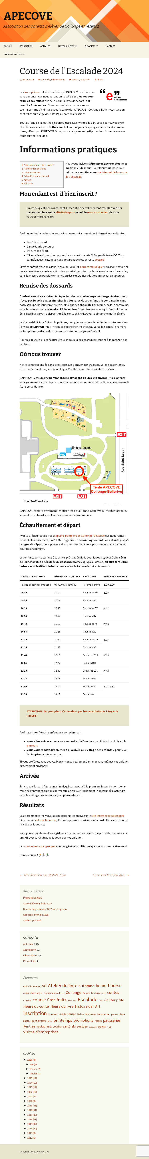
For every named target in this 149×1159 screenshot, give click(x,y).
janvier (35, 1073)
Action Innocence (31, 986)
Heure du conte (36, 1006)
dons (70, 1001)
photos (26, 1020)
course (75, 79)
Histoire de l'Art (87, 1006)
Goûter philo (114, 1000)
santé (66, 1026)
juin (33, 1064)
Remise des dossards (34, 168)
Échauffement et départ (35, 176)
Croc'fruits (56, 999)
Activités (45, 46)
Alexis (100, 79)
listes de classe (86, 1014)
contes (113, 992)
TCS (109, 1026)
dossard (99, 259)
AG (44, 985)
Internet (52, 1014)
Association (26, 46)
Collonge (73, 992)
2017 (32, 1114)
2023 (32, 1087)
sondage (82, 1026)
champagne (36, 993)
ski (74, 1026)
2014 (32, 1128)
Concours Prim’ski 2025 (111, 875)
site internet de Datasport (107, 815)
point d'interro (39, 1020)
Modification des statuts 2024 (43, 875)
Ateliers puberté (32, 920)
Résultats (27, 183)
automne (86, 985)
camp (26, 993)
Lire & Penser (67, 1014)
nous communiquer (92, 267)
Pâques (98, 1020)
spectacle (92, 1027)
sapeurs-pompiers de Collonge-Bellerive (79, 535)
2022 (32, 1092)
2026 (31, 1059)
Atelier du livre (62, 985)
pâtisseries (111, 1020)
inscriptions (31, 92)
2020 (31, 1101)
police (49, 1021)
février (35, 1069)
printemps (63, 1020)
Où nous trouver (31, 172)
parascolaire (118, 1014)
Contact (110, 46)
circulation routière (54, 993)
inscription (35, 1013)
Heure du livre (61, 1006)
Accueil (8, 46)
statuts (102, 1026)
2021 (31, 1096)
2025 (32, 1078)
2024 (32, 1082)
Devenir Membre (67, 46)
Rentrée (29, 1026)
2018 (32, 1110)
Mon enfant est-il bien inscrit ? (38, 165)
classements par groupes (40, 846)
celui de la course (45, 820)
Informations (58, 79)
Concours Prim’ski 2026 (35, 914)
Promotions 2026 (32, 897)
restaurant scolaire (49, 1026)
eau (74, 1001)
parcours (32, 745)
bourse (115, 985)
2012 (31, 1137)
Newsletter (91, 46)
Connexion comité (14, 54)
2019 (32, 1105)
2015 (32, 1124)
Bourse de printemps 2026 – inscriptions (45, 909)
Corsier (27, 1000)
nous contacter (97, 212)
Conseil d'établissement (94, 993)
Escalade (85, 79)
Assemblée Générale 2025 (37, 903)
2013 (31, 1133)
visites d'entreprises (41, 1031)
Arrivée (26, 179)
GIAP (101, 1001)
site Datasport (65, 212)
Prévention (29, 961)
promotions (83, 1020)
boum (101, 985)
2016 (32, 1119)
